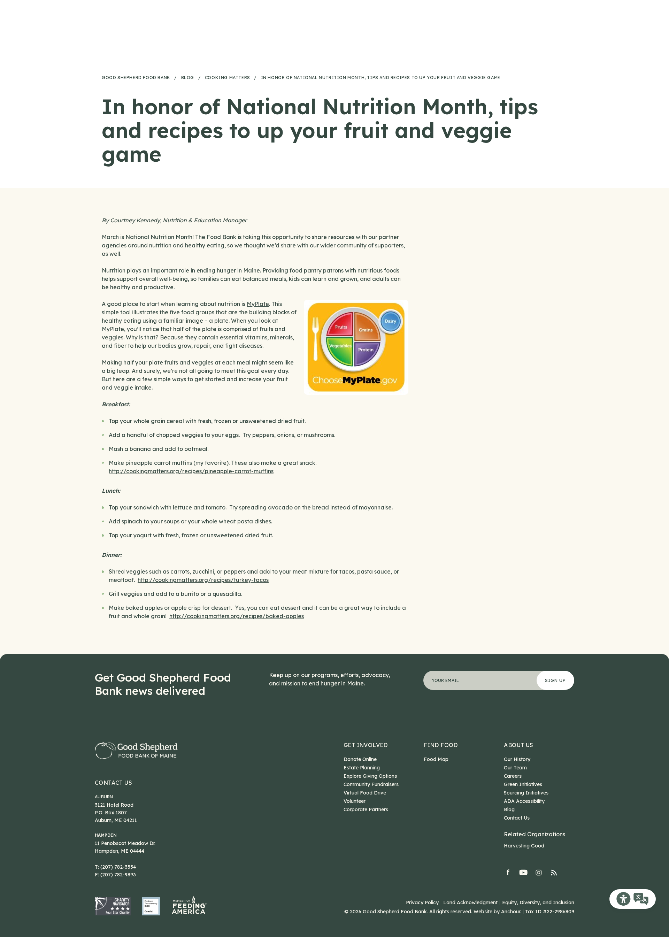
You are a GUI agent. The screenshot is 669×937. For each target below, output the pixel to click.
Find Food (441, 745)
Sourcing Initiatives (526, 793)
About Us (518, 745)
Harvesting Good (524, 846)
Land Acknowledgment (470, 902)
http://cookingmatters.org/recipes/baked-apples (236, 616)
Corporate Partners (366, 809)
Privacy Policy (422, 902)
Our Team (515, 768)
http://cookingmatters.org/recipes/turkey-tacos (203, 579)
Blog (509, 809)
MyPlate (258, 303)
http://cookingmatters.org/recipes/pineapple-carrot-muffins (191, 471)
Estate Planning (362, 768)
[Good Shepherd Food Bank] (136, 750)
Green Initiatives (523, 784)
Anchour (510, 911)
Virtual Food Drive (365, 793)
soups (171, 521)
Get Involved (366, 745)
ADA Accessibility (524, 801)
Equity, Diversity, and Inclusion (538, 902)
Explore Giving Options (370, 776)
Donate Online (360, 759)
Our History (517, 759)
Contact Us (113, 782)
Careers (513, 776)
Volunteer (355, 801)
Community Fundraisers (371, 784)
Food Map (436, 759)
